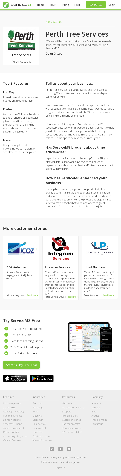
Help (77, 4)
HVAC (35, 411)
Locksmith (38, 419)
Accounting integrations (15, 436)
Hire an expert (70, 415)
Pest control (39, 427)
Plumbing (37, 407)
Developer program (72, 427)
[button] (60, 467)
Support (66, 411)
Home (40, 4)
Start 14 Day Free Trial (21, 365)
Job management (12, 403)
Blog (94, 411)
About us (96, 403)
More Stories (54, 22)
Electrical (37, 403)
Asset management (13, 427)
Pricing (65, 4)
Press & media (99, 419)
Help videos (68, 403)
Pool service (39, 423)
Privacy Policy (57, 457)
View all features (12, 440)
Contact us (97, 423)
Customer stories (71, 419)
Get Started (95, 4)
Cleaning (37, 415)
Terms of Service (42, 457)
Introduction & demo (73, 407)
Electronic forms (12, 419)
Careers (96, 407)
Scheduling (9, 407)
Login (111, 4)
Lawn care (38, 432)
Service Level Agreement (75, 457)
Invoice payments (12, 415)
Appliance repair (41, 436)
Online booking (11, 432)
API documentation (72, 432)
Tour (52, 4)
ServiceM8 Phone (12, 423)
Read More (32, 295)
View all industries (42, 440)
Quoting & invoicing (13, 411)
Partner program (71, 423)
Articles (95, 415)
